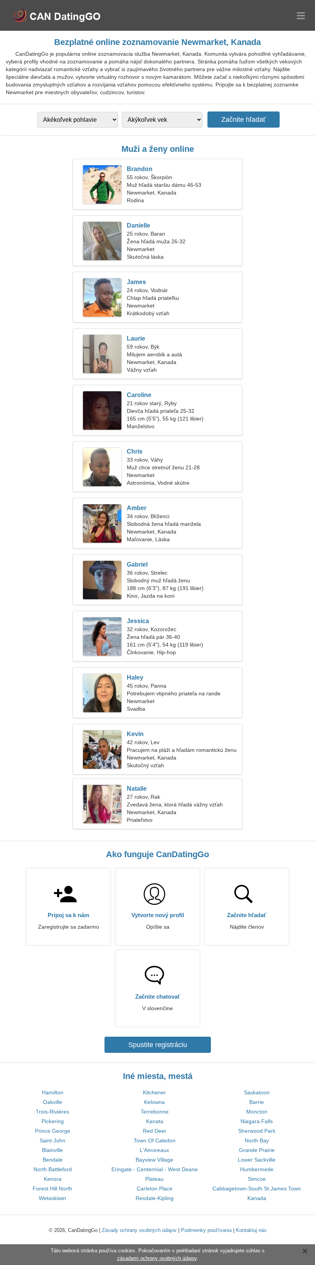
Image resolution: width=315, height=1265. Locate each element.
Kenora (52, 1179)
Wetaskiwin (52, 1198)
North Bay (257, 1140)
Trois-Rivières (52, 1112)
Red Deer (154, 1131)
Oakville (52, 1102)
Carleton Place (154, 1188)
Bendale (53, 1160)
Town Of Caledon (155, 1140)
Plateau (154, 1179)
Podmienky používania (206, 1230)
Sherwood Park (256, 1131)
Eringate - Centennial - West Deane (154, 1169)
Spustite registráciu (157, 1045)
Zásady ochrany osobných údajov (139, 1230)
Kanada (256, 1198)
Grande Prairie (257, 1150)
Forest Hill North (52, 1188)
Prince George (52, 1131)
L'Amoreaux (154, 1150)
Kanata (154, 1121)
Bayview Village (154, 1160)
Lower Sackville (256, 1160)
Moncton (256, 1112)
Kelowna (154, 1102)
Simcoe (257, 1179)
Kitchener (154, 1092)
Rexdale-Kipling (155, 1198)
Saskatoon (257, 1092)
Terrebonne (155, 1112)
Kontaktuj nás (251, 1230)
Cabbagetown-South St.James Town (256, 1188)
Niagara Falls (256, 1121)
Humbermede (257, 1169)
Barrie (256, 1102)
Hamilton (52, 1092)
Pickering (52, 1121)
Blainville (52, 1150)
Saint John (52, 1140)
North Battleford (52, 1169)
